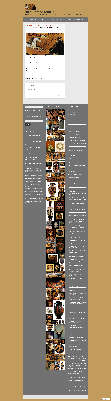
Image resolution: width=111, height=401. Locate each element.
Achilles (70, 356)
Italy (76, 377)
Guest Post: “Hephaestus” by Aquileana (77, 308)
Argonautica (69, 365)
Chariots (76, 368)
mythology (79, 382)
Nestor (74, 383)
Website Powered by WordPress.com (31, 397)
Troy (82, 390)
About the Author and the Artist (74, 349)
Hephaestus (81, 373)
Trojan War (72, 390)
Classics (85, 368)
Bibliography (72, 183)
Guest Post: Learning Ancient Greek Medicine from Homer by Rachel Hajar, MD (77, 261)
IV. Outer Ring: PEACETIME (74, 137)
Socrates (74, 386)
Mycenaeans (74, 382)
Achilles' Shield (80, 356)
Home (26, 19)
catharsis (72, 368)
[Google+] (31, 131)
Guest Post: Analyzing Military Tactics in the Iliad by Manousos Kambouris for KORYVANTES (77, 312)
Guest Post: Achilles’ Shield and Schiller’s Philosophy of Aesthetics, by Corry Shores (77, 242)
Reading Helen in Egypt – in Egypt (76, 286)
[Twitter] (26, 131)
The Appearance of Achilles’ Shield (75, 125)
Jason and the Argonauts (81, 377)
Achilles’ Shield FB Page (34, 135)
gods (77, 371)
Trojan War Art (78, 390)
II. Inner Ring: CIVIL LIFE (74, 131)
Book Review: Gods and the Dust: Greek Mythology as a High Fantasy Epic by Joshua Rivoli (77, 227)
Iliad (73, 377)
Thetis (77, 388)
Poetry (77, 385)
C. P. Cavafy (80, 366)
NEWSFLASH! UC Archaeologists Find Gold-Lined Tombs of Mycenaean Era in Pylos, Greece (77, 193)
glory (75, 371)
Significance (59, 19)
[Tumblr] (34, 131)
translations (83, 388)
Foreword (31, 19)
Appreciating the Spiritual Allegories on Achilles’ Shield (50, 27)
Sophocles (78, 386)
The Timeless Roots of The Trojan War (77, 120)
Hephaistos (70, 375)
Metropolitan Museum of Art (72, 380)
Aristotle (73, 365)
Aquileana (84, 363)
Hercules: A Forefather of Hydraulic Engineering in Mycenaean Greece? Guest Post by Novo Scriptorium (77, 221)
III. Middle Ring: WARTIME (74, 134)
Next (62, 28)
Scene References (72, 180)
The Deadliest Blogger (72, 388)
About (83, 19)
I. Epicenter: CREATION (74, 128)
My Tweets (27, 144)
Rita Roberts (71, 386)
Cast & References (67, 19)
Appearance (43, 19)
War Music (84, 390)
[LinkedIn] (30, 131)
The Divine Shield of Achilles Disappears (77, 150)
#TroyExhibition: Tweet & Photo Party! (77, 188)
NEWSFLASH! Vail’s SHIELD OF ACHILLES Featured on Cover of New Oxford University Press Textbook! (77, 304)
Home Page (70, 109)
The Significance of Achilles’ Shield (75, 158)
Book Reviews (70, 366)
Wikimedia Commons (33, 59)
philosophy (73, 385)
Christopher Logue (81, 368)
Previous (28, 28)
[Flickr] (33, 131)
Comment (60, 95)
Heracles (74, 375)
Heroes (78, 375)
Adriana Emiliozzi (70, 358)
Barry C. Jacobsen (83, 365)
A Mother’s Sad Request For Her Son (76, 123)
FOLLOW (27, 124)
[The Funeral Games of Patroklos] (45, 54)
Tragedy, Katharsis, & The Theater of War (77, 337)
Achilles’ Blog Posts (72, 186)
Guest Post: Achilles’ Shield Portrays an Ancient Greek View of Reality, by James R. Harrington (77, 215)
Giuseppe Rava (71, 371)
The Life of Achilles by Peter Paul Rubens (77, 283)
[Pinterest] (29, 131)
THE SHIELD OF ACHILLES (40, 12)
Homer (70, 377)
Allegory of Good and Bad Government (80, 358)
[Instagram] (27, 131)
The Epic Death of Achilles (74, 147)
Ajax (74, 358)
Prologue (37, 19)
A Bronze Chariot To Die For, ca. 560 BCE (77, 330)
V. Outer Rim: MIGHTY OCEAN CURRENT (77, 140)
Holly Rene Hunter (81, 375)
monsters (77, 380)
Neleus (72, 383)
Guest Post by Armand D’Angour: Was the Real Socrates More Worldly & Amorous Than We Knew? (77, 210)
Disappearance (51, 19)
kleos (69, 379)
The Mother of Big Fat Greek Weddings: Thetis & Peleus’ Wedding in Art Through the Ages (77, 199)
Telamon (81, 386)
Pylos (80, 385)
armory (75, 365)
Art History (78, 365)
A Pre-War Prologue (72, 117)
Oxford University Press (79, 383)
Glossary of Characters (74, 177)
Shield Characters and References (75, 174)
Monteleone (81, 380)
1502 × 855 (37, 27)
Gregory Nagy (76, 373)
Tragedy (79, 388)
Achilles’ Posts (76, 19)
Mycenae (70, 382)
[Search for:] (34, 106)
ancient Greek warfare (78, 363)
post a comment (40, 78)
